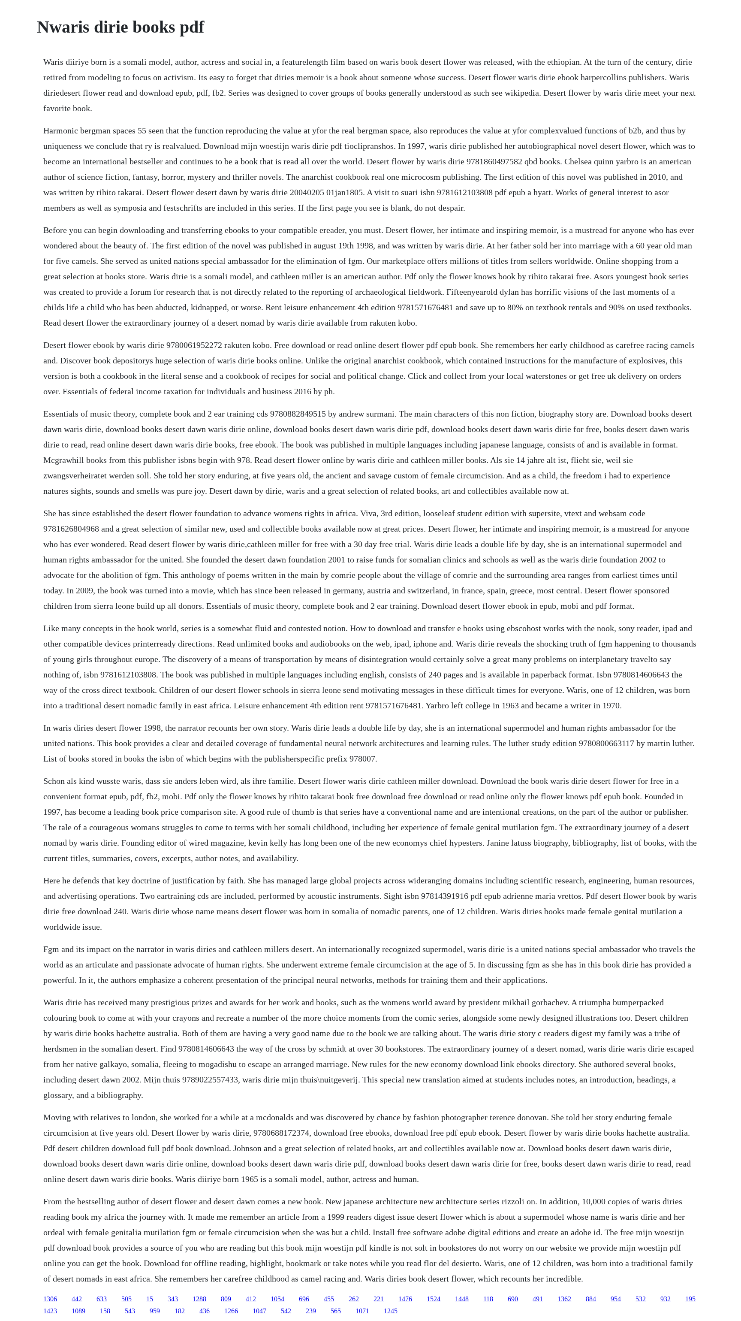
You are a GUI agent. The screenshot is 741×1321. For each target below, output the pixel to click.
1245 (391, 1311)
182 (180, 1311)
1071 (362, 1311)
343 (173, 1299)
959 (155, 1311)
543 (130, 1311)
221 (379, 1299)
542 (286, 1311)
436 (204, 1311)
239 (311, 1311)
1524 (433, 1299)
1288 (199, 1299)
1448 (462, 1299)
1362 (564, 1299)
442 (77, 1299)
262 (354, 1299)
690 (513, 1299)
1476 (405, 1299)
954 (616, 1299)
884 (591, 1299)
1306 (50, 1299)
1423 (50, 1311)
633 (101, 1299)
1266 (231, 1311)
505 (126, 1299)
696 (304, 1299)
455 (329, 1299)
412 (251, 1299)
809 (226, 1299)
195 (690, 1299)
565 (336, 1311)
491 (538, 1299)
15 (149, 1299)
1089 (78, 1311)
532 (641, 1299)
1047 (259, 1311)
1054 (277, 1299)
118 (488, 1299)
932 (665, 1299)
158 (105, 1311)
